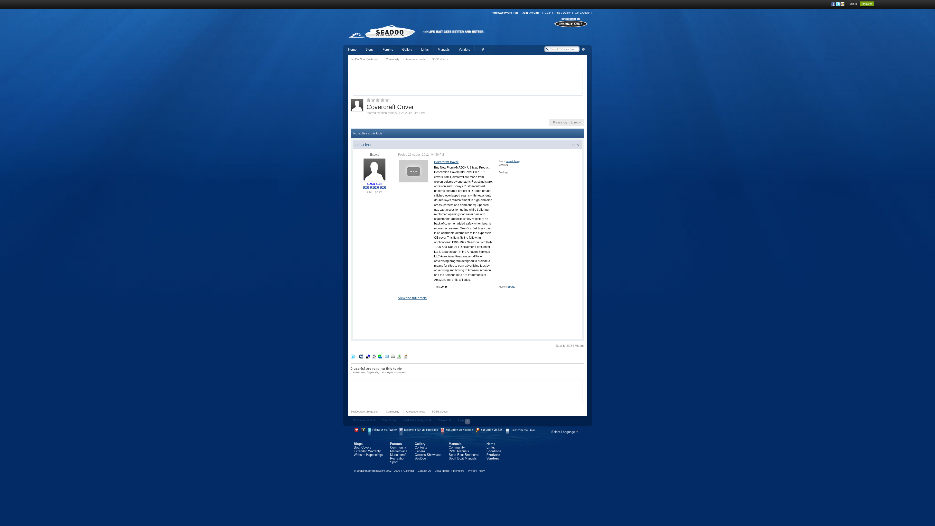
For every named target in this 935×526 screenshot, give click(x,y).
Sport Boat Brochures (464, 455)
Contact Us (444, 420)
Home (352, 49)
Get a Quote (582, 12)
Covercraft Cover (446, 162)
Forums (388, 49)
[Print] (393, 356)
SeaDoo (420, 458)
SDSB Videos (440, 411)
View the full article (412, 298)
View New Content (364, 420)
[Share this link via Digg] (361, 356)
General (420, 451)
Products (493, 455)
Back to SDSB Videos (570, 346)
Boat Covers (362, 447)
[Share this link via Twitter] (353, 356)
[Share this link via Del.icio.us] (368, 356)
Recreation (397, 458)
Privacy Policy (476, 470)
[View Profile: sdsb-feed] (374, 169)
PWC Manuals (459, 451)
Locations (493, 451)
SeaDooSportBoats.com (365, 411)
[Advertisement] (467, 82)
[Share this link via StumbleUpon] (380, 356)
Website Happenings (368, 455)
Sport (394, 462)
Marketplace (398, 451)
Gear (548, 12)
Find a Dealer (563, 12)
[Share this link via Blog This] (406, 356)
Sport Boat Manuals (463, 458)
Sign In (853, 3)
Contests (421, 447)
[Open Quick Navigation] (482, 49)
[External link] (413, 171)
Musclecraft (398, 455)
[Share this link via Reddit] (374, 356)
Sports (511, 286)
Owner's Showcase (428, 455)
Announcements (415, 411)
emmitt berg (513, 161)
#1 (574, 145)
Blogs (369, 49)
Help (461, 420)
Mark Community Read (417, 420)
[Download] (399, 356)
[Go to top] (467, 421)
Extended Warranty (367, 451)
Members (458, 470)
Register (867, 3)
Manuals (444, 49)
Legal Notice (442, 470)
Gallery (407, 49)
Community (392, 411)
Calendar (408, 470)
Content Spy (389, 420)
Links (425, 49)
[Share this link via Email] (387, 356)
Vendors (464, 49)
